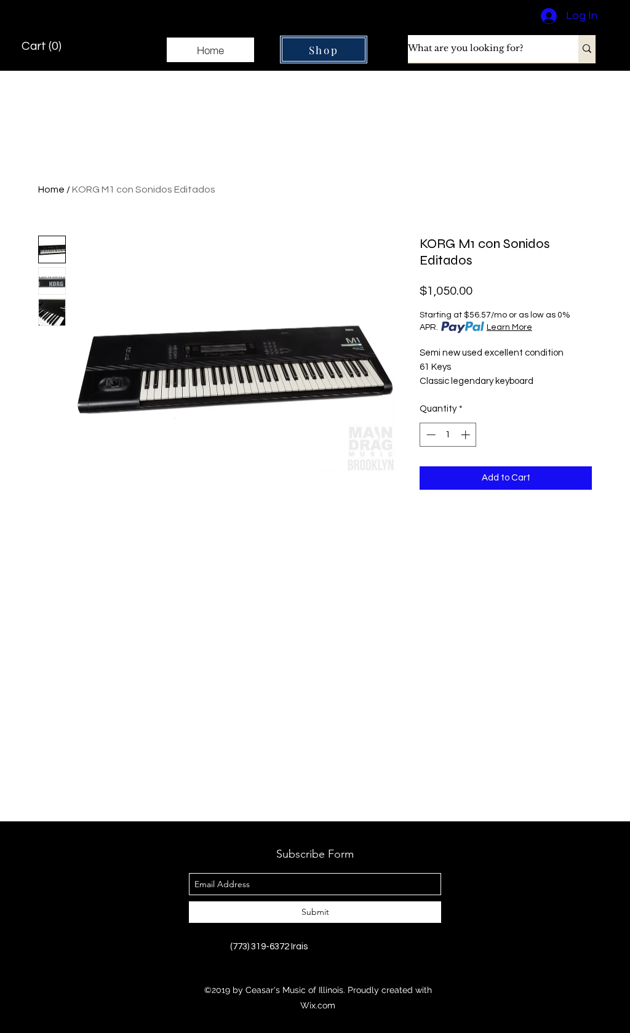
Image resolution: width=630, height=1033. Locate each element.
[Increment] (466, 434)
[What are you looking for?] (587, 48)
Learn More (509, 327)
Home (51, 189)
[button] (43, 46)
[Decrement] (429, 434)
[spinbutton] (448, 434)
